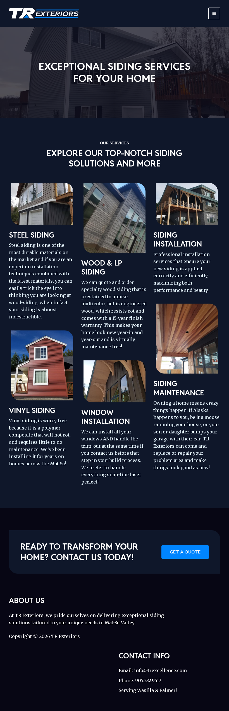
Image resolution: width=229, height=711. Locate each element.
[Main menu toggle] (214, 13)
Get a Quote (185, 552)
